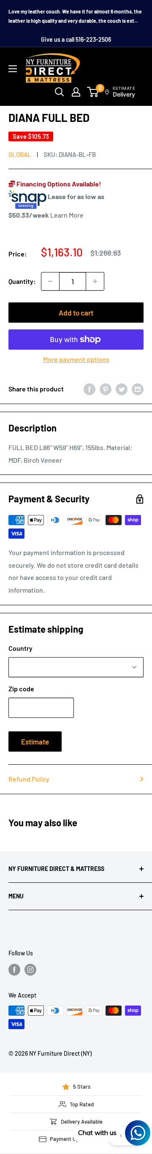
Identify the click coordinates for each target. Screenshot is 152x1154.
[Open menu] (12, 68)
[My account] (76, 92)
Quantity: (22, 281)
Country (20, 648)
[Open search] (59, 92)
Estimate (35, 741)
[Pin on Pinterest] (105, 388)
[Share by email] (138, 388)
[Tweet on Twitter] (122, 388)
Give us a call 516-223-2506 (76, 39)
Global (19, 154)
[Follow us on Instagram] (30, 970)
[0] (93, 92)
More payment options (76, 359)
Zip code (21, 689)
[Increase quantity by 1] (95, 281)
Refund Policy (28, 779)
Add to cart (76, 312)
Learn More (67, 215)
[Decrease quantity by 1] (50, 281)
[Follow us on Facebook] (14, 970)
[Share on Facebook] (89, 388)
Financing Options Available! (58, 184)
